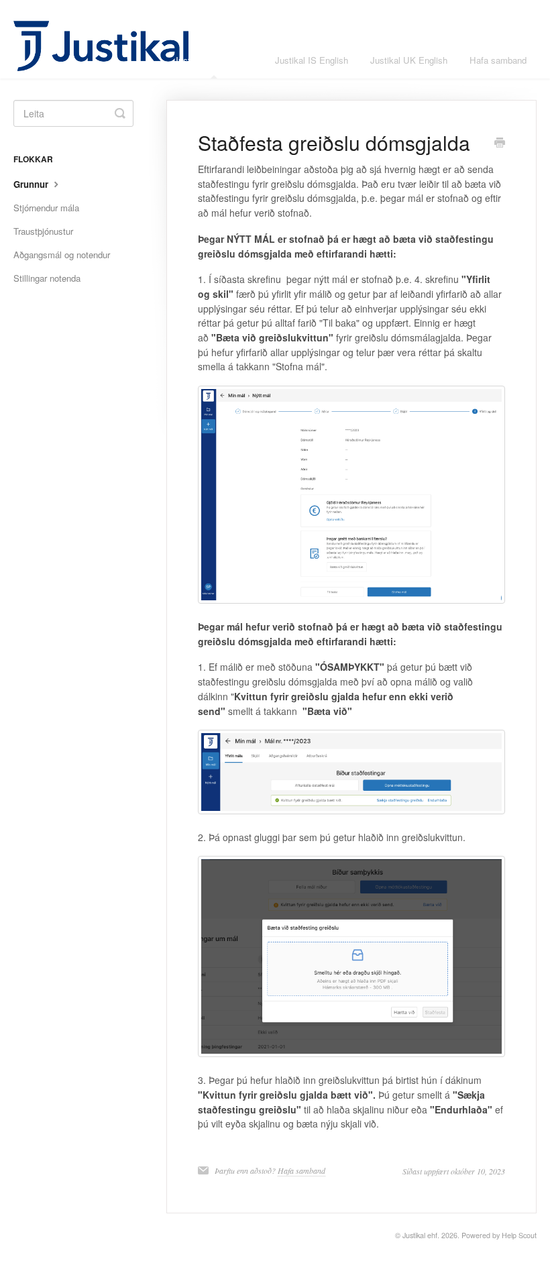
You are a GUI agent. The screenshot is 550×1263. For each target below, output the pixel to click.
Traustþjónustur (43, 231)
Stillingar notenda (46, 278)
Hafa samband (498, 60)
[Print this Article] (499, 143)
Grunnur (32, 184)
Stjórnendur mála (46, 207)
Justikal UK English (408, 60)
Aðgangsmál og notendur (61, 254)
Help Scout (519, 1235)
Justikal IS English (311, 60)
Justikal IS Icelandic (213, 60)
